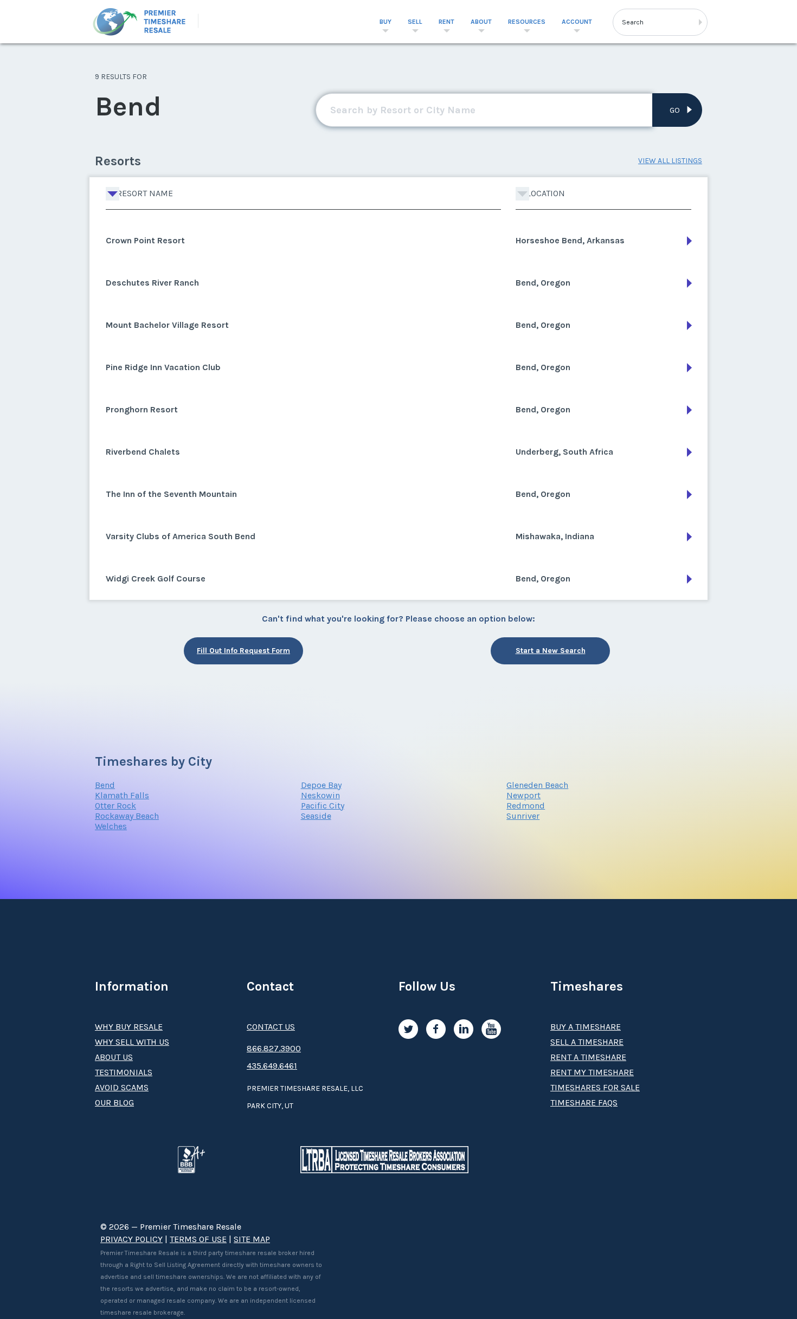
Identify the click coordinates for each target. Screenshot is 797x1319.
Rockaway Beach (127, 816)
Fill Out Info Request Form (243, 650)
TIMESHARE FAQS (584, 1102)
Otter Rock (115, 805)
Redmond (525, 805)
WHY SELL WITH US (132, 1042)
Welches (111, 826)
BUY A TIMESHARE (585, 1026)
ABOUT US (114, 1057)
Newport (523, 795)
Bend (105, 785)
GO (675, 110)
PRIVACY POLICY (131, 1239)
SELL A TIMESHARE (587, 1042)
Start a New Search (551, 650)
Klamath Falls (122, 795)
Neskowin (320, 795)
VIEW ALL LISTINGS (670, 160)
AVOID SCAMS (122, 1087)
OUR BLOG (114, 1102)
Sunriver (522, 816)
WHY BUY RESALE (129, 1026)
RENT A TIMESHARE (588, 1057)
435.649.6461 (272, 1066)
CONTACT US (271, 1026)
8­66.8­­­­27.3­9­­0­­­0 (274, 1048)
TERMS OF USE (198, 1239)
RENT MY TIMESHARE (592, 1072)
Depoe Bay (321, 785)
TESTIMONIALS (123, 1072)
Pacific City (322, 805)
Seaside (316, 816)
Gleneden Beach (537, 785)
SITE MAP (252, 1239)
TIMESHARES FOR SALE (595, 1087)
